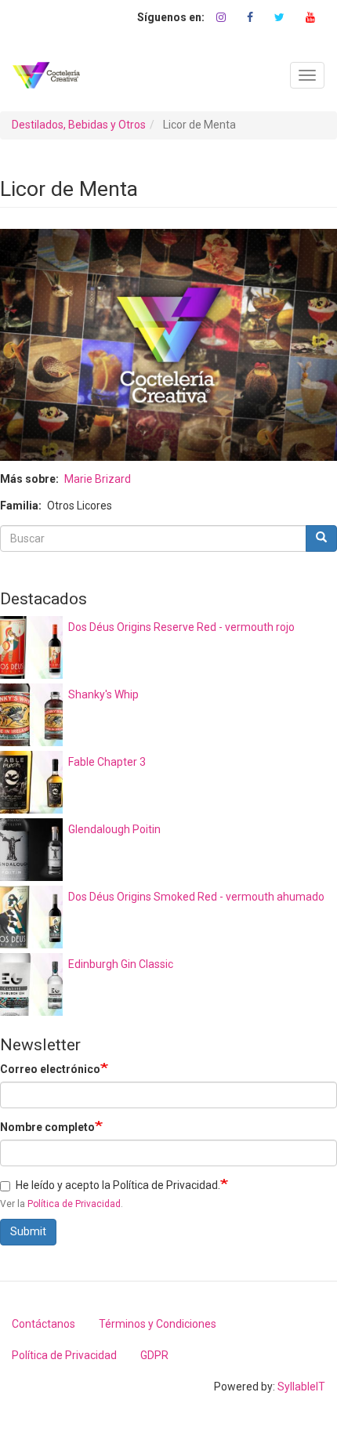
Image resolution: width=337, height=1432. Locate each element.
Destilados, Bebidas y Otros (79, 124)
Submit (28, 1231)
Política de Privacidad (74, 1203)
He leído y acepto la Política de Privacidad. (118, 1185)
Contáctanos (43, 1324)
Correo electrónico (50, 1069)
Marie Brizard (97, 479)
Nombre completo (47, 1127)
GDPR (154, 1355)
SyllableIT (301, 1386)
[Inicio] (46, 75)
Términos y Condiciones (157, 1324)
